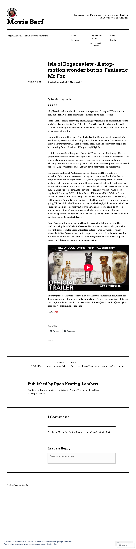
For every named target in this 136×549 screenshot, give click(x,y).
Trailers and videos (96, 37)
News (73, 35)
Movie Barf (25, 22)
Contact (113, 40)
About (113, 35)
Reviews (75, 40)
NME (56, 312)
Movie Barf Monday (95, 44)
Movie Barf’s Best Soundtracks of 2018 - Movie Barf (84, 432)
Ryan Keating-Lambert (57, 82)
